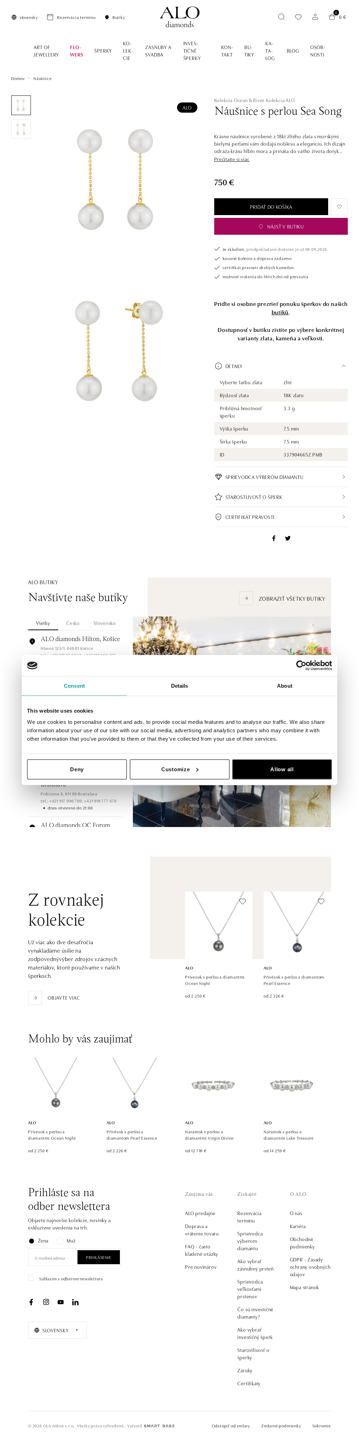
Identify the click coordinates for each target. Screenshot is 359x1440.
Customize (175, 769)
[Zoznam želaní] (298, 17)
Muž (71, 1240)
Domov (18, 78)
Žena (43, 1240)
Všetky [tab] (43, 622)
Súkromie (321, 1425)
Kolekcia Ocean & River (239, 100)
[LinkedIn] (75, 1302)
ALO (187, 107)
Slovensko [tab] (105, 622)
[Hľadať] (282, 17)
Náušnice (42, 78)
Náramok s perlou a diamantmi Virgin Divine (209, 1134)
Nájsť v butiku (285, 226)
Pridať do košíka (271, 206)
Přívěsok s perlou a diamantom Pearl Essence (294, 980)
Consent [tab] (74, 686)
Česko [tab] (73, 622)
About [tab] (284, 686)
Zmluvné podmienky (281, 1425)
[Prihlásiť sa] (315, 17)
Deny (77, 769)
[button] (232, 159)
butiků (280, 312)
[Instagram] (46, 1302)
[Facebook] (31, 1302)
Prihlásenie (98, 1257)
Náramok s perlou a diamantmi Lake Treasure (288, 1134)
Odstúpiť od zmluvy (231, 1425)
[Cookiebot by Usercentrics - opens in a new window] (301, 665)
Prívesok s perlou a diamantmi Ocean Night (215, 980)
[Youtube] (60, 1302)
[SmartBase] (159, 1426)
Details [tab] (179, 686)
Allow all (282, 769)
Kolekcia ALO (280, 100)
